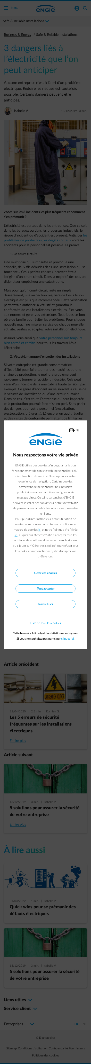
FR (71, 430)
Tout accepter (45, 588)
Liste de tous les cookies (45, 623)
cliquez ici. (67, 638)
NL (77, 430)
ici (39, 529)
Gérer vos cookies (45, 573)
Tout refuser (45, 604)
